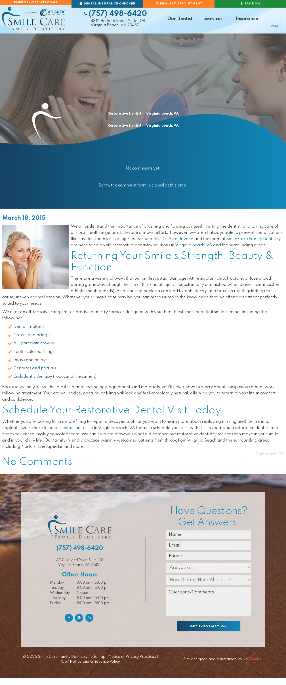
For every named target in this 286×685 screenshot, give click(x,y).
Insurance (247, 19)
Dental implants (28, 327)
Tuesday (57, 588)
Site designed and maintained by (213, 659)
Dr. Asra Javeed (177, 239)
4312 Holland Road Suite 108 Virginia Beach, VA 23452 (79, 563)
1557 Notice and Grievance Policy (90, 662)
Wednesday (60, 593)
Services (213, 19)
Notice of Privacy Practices (132, 657)
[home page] (33, 18)
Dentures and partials (34, 368)
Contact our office (76, 428)
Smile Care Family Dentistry (253, 239)
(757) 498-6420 (118, 13)
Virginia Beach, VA (193, 245)
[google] (79, 618)
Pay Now (252, 3)
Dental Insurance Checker (109, 3)
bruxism (225, 291)
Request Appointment (180, 3)
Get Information (208, 626)
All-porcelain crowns (34, 343)
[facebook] (69, 618)
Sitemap (97, 657)
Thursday (58, 598)
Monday (57, 582)
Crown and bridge (31, 335)
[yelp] (89, 618)
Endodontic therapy (32, 376)
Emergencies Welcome (36, 2)
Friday (55, 603)
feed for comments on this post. (143, 177)
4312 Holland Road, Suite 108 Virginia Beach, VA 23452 (118, 23)
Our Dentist (180, 19)
